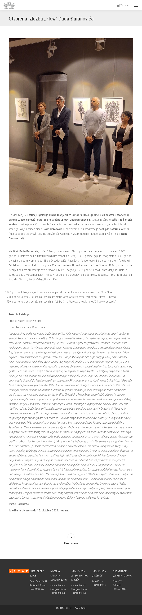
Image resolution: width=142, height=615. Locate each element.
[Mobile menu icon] (136, 5)
